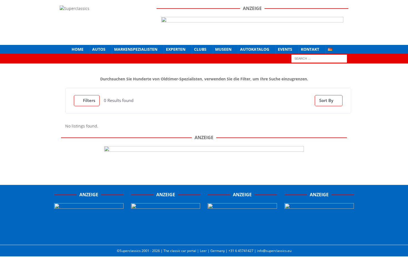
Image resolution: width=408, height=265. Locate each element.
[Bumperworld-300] (89, 234)
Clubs (200, 49)
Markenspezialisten (135, 49)
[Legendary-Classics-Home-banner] (319, 234)
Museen (223, 49)
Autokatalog (254, 49)
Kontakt (310, 49)
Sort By (326, 100)
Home (78, 49)
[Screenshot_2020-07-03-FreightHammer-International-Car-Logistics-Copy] (242, 234)
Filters (89, 100)
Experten (175, 49)
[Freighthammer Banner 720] (204, 167)
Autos (98, 49)
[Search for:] (319, 58)
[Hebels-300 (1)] (165, 234)
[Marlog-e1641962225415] (252, 36)
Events (285, 49)
